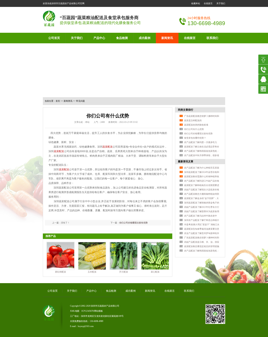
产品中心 (99, 37)
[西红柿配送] (60, 256)
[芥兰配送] (124, 256)
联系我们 (212, 37)
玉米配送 (92, 272)
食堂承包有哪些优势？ (195, 138)
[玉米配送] (92, 256)
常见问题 (80, 101)
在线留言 (208, 3)
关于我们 (220, 3)
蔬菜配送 (107, 146)
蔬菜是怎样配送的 (193, 120)
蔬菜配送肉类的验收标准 (196, 125)
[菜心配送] (155, 256)
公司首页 (54, 37)
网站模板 (98, 311)
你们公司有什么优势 (194, 129)
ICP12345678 (87, 311)
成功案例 (144, 37)
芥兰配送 (123, 272)
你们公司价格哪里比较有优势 (133, 222)
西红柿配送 (60, 272)
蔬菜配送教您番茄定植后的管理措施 (201, 246)
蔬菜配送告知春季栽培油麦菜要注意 (201, 229)
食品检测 (122, 37)
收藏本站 (195, 3)
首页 (58, 101)
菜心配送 (155, 272)
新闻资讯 (167, 37)
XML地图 (74, 311)
